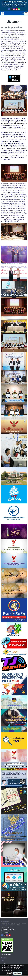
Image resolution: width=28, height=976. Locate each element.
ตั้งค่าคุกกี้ (9, 973)
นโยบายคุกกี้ (10, 970)
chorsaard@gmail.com (10, 931)
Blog (2, 960)
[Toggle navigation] (26, 13)
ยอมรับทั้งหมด (17, 973)
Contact (3, 963)
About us (3, 958)
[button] (22, 13)
